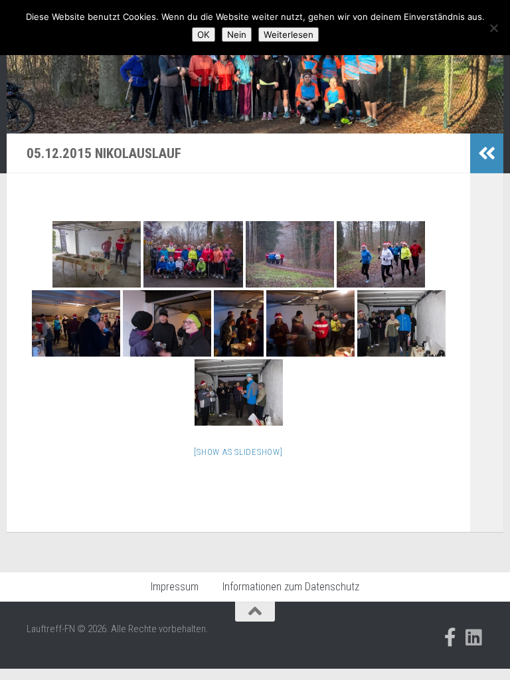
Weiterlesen (288, 34)
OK (203, 34)
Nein (236, 34)
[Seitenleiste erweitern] (486, 153)
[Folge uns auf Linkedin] (474, 637)
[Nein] (493, 28)
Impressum (175, 586)
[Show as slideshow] (238, 452)
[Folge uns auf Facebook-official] (450, 637)
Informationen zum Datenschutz (290, 586)
